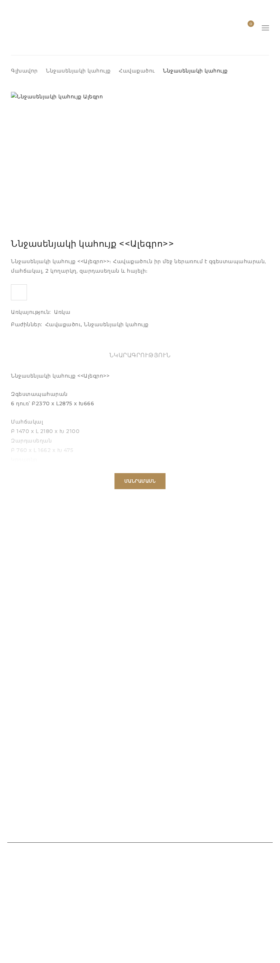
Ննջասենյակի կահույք (78, 70)
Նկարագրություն (140, 355)
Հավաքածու (137, 70)
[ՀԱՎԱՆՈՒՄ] (19, 292)
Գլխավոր (24, 70)
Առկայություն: (31, 312)
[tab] (140, 355)
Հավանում (250, 24)
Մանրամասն (140, 481)
